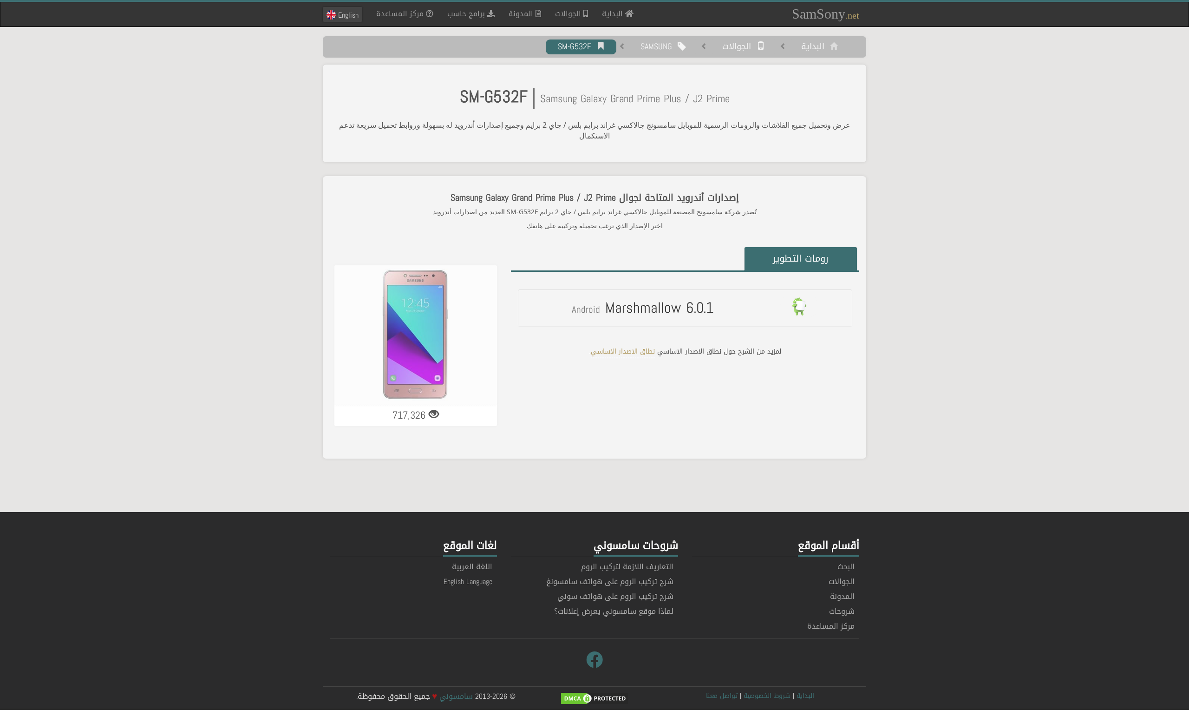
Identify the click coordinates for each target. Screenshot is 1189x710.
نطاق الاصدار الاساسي (623, 351)
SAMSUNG (659, 46)
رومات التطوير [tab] (801, 258)
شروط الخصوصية (767, 696)
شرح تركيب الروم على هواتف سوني (615, 596)
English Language (468, 581)
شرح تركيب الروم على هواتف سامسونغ (609, 581)
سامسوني (456, 696)
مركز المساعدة (401, 14)
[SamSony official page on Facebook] (594, 660)
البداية (610, 13)
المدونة (522, 14)
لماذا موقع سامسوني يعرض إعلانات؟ (613, 611)
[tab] (685, 307)
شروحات (842, 611)
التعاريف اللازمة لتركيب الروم (627, 566)
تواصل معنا (722, 696)
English (347, 15)
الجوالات (569, 14)
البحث (846, 566)
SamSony (825, 13)
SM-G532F (577, 46)
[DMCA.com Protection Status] (594, 699)
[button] (685, 308)
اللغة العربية (472, 566)
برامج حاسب (467, 14)
